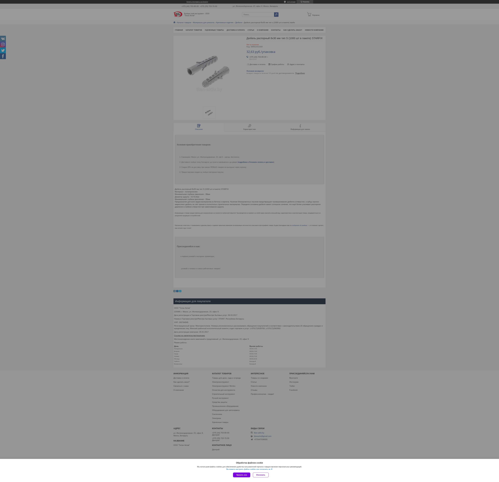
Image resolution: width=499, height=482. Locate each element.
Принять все (241, 475)
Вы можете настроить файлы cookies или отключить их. (248, 469)
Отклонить (260, 475)
